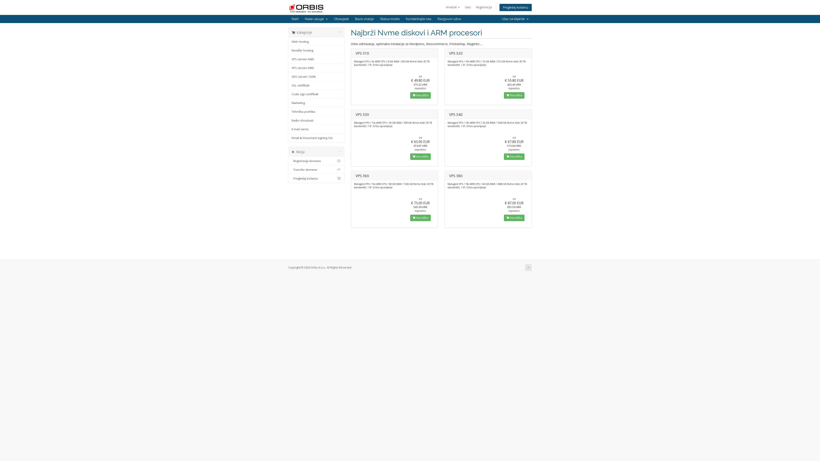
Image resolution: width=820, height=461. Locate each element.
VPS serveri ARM (303, 68)
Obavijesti (341, 19)
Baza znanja (364, 19)
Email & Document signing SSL (312, 138)
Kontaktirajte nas (418, 19)
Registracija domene (306, 161)
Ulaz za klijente (514, 19)
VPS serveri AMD (303, 59)
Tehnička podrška (303, 112)
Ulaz (468, 7)
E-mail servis (300, 129)
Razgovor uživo (449, 19)
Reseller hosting (302, 50)
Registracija (484, 7)
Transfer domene (304, 170)
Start (295, 19)
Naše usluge (315, 19)
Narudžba (422, 95)
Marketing (298, 103)
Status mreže (390, 19)
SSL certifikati (300, 85)
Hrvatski (452, 7)
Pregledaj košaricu (515, 7)
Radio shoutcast (302, 120)
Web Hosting (300, 42)
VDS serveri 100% (304, 77)
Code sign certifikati (305, 94)
